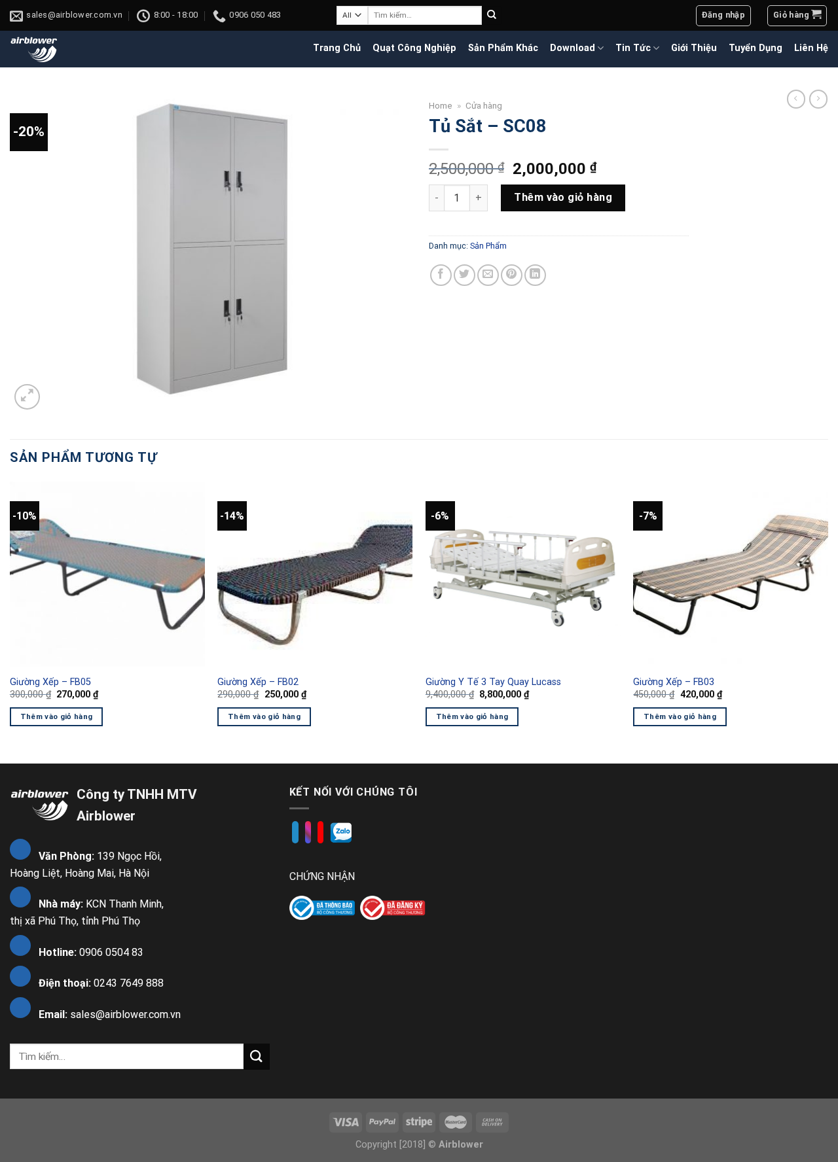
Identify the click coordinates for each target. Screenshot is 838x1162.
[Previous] (10, 621)
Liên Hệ (811, 48)
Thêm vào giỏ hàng (563, 197)
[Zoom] (27, 397)
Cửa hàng (483, 105)
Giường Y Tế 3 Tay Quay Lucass (493, 682)
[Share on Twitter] (464, 275)
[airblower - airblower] (34, 48)
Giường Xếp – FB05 (50, 682)
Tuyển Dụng (755, 48)
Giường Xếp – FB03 (673, 682)
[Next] (827, 621)
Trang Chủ (337, 48)
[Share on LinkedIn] (535, 275)
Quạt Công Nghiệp (414, 48)
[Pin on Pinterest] (511, 275)
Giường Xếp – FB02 (258, 682)
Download (572, 48)
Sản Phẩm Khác (503, 48)
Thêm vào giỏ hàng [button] (56, 716)
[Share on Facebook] (441, 275)
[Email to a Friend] (488, 275)
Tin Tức (633, 48)
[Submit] (491, 16)
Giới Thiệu (694, 48)
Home (440, 105)
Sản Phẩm (488, 246)
